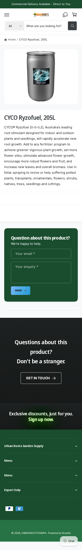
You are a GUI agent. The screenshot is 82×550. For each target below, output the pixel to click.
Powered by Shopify (59, 533)
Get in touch (38, 378)
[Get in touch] (65, 14)
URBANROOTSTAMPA (33, 533)
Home (12, 39)
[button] (6, 14)
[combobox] (51, 25)
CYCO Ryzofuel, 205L (33, 39)
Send (18, 290)
